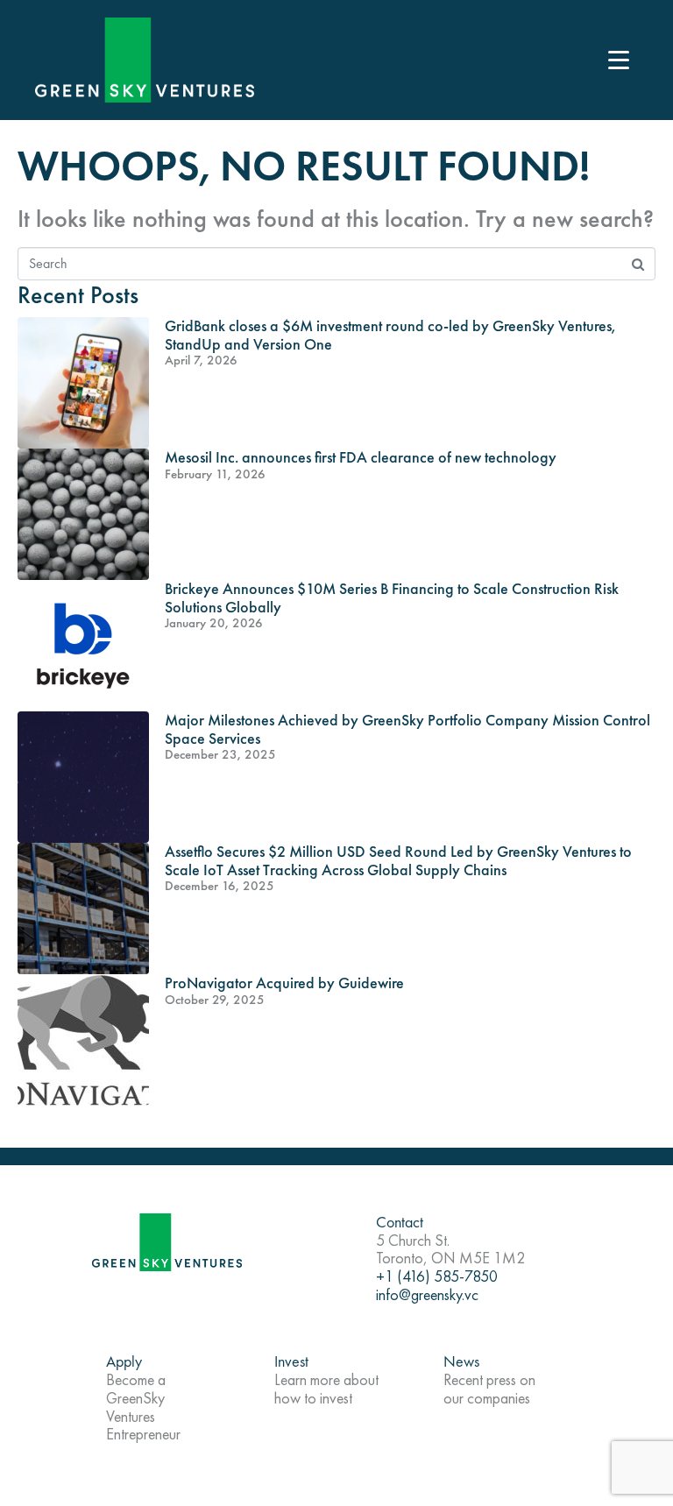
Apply (124, 1361)
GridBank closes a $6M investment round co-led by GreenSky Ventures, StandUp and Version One (390, 334)
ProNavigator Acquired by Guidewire (284, 982)
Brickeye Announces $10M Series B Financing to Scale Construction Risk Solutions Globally (392, 597)
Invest (291, 1361)
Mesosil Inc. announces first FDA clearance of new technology (360, 457)
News (461, 1361)
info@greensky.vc (427, 1294)
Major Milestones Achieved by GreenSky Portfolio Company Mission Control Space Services (407, 729)
